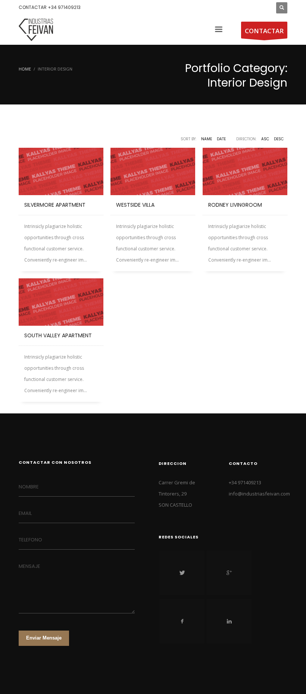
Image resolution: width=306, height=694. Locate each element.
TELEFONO (30, 539)
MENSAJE (29, 566)
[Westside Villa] (152, 171)
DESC (279, 139)
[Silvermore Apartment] (61, 171)
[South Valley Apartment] (61, 302)
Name (206, 139)
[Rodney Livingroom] (245, 171)
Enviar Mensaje (44, 638)
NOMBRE (29, 486)
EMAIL (25, 513)
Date (221, 139)
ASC (265, 139)
